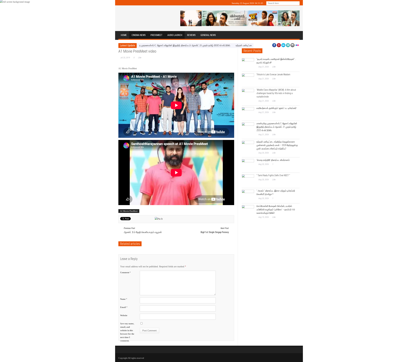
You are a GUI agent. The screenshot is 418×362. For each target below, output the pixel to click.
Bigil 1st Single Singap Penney (215, 230)
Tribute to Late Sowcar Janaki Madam (273, 74)
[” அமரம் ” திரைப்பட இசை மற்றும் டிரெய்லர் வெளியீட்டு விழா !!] (248, 196)
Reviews (191, 35)
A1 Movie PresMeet (129, 211)
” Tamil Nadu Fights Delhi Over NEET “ (273, 175)
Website (123, 315)
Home (124, 35)
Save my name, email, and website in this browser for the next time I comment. (127, 332)
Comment (125, 272)
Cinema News (139, 35)
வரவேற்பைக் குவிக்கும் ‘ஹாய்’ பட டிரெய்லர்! (277, 108)
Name (123, 299)
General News (208, 35)
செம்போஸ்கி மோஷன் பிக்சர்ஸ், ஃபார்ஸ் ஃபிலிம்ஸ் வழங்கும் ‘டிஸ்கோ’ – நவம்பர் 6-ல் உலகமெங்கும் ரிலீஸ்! (276, 209)
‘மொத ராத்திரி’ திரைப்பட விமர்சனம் (273, 160)
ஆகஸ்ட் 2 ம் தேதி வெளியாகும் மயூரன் (143, 230)
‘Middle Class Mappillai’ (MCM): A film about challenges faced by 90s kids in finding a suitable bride (276, 93)
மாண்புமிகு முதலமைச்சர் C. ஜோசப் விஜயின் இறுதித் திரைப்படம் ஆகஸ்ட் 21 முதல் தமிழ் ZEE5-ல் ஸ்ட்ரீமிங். (164, 45)
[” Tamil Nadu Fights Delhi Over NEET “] (248, 180)
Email (124, 307)
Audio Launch (174, 35)
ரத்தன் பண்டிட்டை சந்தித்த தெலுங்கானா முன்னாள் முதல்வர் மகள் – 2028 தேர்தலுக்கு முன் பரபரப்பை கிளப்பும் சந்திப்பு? (277, 145)
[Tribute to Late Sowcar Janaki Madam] (248, 79)
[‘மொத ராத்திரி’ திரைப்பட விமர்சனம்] (248, 165)
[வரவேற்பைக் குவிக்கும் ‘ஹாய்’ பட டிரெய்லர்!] (248, 113)
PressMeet (156, 35)
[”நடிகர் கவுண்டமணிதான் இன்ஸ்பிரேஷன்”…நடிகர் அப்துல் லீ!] (248, 64)
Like (139, 57)
